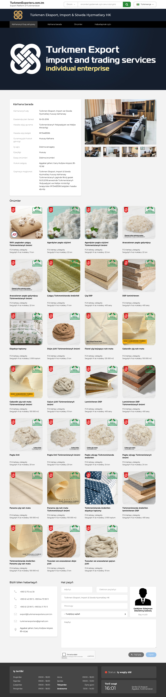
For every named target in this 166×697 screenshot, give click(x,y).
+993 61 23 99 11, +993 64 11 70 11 (34, 607)
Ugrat (151, 655)
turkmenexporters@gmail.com (34, 621)
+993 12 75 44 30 (27, 592)
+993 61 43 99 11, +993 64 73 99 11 (34, 599)
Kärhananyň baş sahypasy (23, 24)
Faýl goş (137, 655)
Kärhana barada (55, 24)
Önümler (78, 24)
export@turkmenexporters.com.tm (36, 614)
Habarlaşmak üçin (103, 24)
